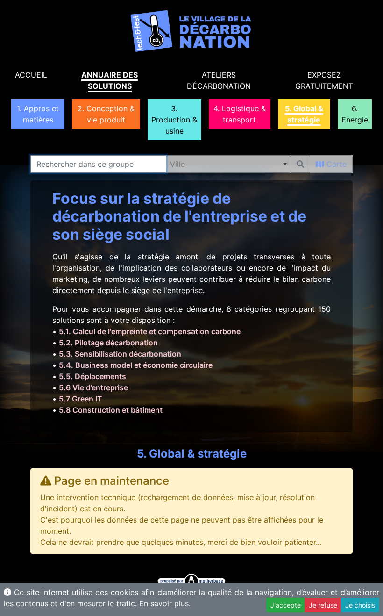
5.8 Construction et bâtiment (111, 410)
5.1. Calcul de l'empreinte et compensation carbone (150, 331)
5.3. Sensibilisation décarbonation (120, 353)
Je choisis (360, 605)
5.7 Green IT (80, 398)
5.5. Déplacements (92, 376)
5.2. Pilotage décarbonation (108, 342)
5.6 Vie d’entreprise (93, 387)
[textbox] (228, 164)
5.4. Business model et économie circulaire (136, 365)
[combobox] (228, 164)
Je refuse (323, 605)
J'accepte (285, 605)
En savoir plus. (165, 603)
